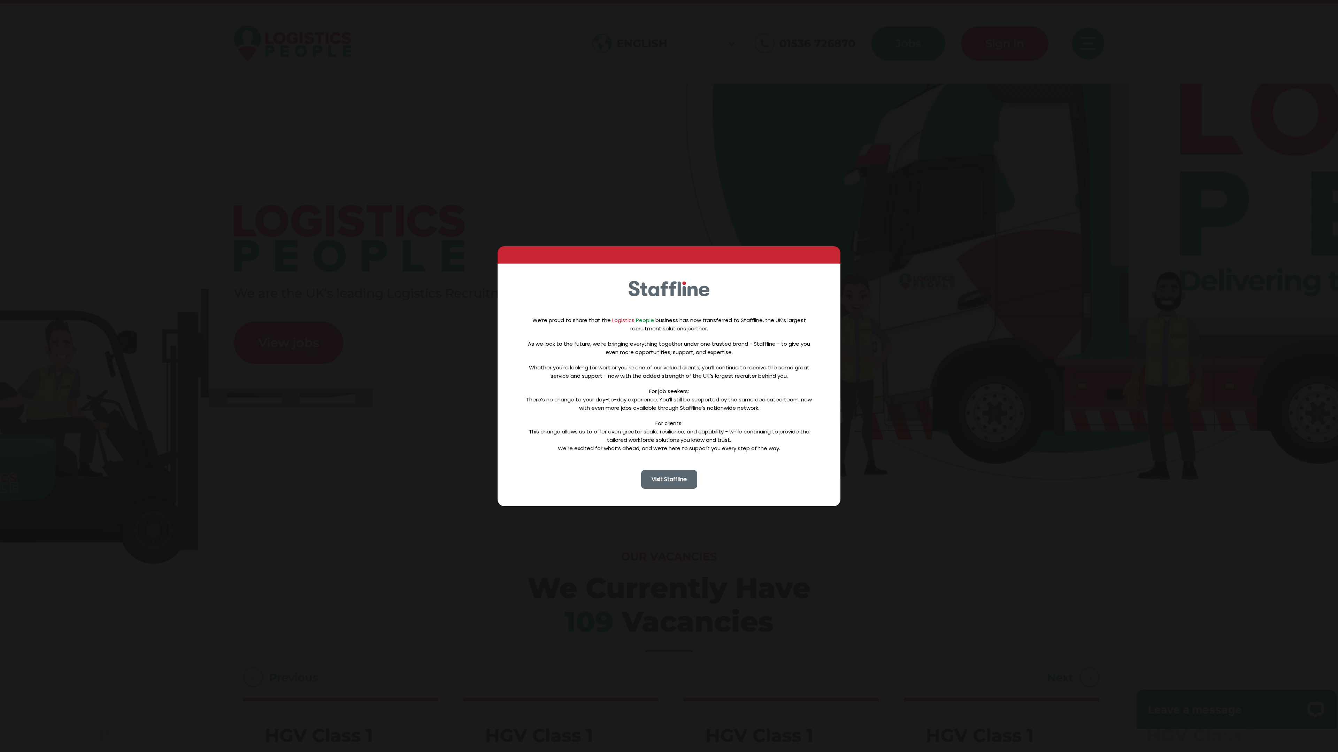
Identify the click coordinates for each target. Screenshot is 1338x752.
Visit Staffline (669, 479)
